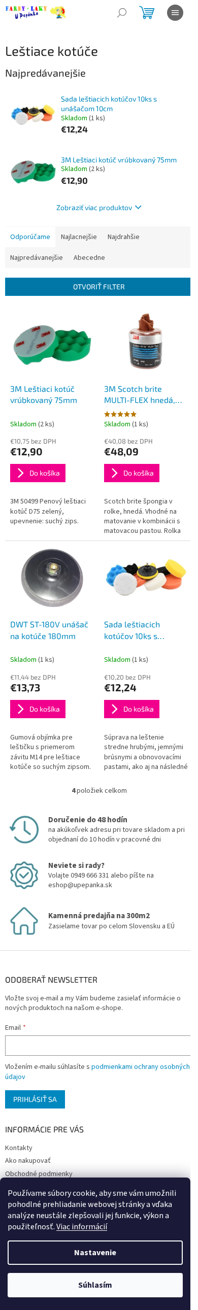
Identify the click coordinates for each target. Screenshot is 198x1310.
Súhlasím (95, 1285)
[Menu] (175, 13)
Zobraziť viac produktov (94, 207)
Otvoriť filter (99, 286)
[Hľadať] (122, 13)
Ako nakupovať (28, 1161)
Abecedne (89, 258)
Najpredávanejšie (36, 258)
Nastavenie (95, 1252)
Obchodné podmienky (39, 1174)
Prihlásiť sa (35, 1099)
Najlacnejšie (79, 237)
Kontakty (18, 1148)
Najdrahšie (124, 237)
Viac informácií (81, 1226)
